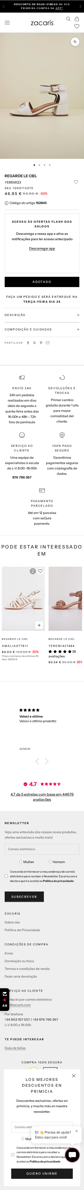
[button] (38, 761)
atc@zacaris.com (18, 1005)
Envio (9, 953)
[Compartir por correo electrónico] (47, 343)
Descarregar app (42, 248)
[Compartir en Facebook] (28, 343)
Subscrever (24, 897)
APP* (59, 8)
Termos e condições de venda (27, 969)
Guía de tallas (15, 1048)
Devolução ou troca (19, 961)
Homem (59, 862)
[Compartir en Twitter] (34, 343)
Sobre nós (12, 922)
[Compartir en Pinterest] (41, 343)
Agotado (41, 282)
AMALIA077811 (15, 646)
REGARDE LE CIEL (21, 175)
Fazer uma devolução (21, 976)
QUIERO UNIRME (41, 1173)
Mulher (30, 1139)
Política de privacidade (45, 1161)
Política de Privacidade (22, 930)
